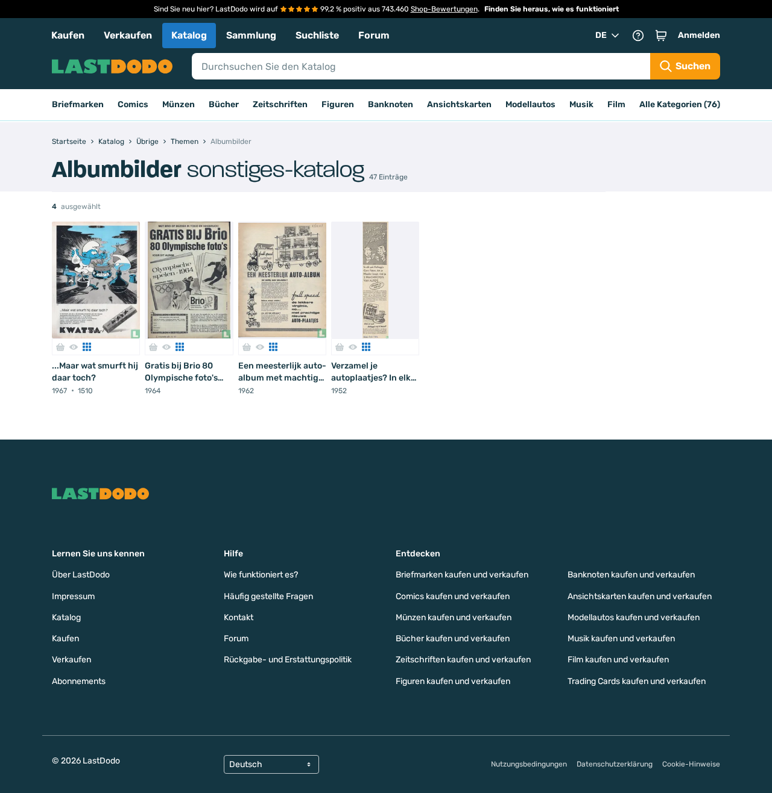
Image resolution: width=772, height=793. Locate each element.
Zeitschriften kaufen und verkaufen (463, 660)
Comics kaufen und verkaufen (453, 596)
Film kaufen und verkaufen (618, 660)
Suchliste (317, 35)
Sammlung (251, 35)
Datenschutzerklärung (615, 764)
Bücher (224, 104)
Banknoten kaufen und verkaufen (631, 575)
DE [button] (601, 35)
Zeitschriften (280, 104)
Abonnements (79, 681)
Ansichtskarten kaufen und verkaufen (640, 596)
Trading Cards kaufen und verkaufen (637, 681)
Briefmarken (78, 104)
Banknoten (390, 104)
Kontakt (238, 617)
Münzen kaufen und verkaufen (453, 617)
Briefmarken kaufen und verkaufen (462, 575)
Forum (374, 35)
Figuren (337, 104)
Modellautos (530, 104)
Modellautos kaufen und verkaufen (634, 617)
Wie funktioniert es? (261, 575)
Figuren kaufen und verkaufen (453, 681)
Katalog (189, 35)
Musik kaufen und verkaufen (621, 638)
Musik (581, 104)
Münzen (178, 104)
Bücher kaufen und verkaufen (453, 638)
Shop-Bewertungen (444, 9)
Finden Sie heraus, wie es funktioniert (551, 9)
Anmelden (699, 35)
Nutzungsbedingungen (529, 764)
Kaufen (67, 35)
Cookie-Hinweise (691, 764)
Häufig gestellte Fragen (268, 596)
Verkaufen (128, 35)
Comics (133, 104)
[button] (661, 35)
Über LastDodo (81, 575)
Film (616, 104)
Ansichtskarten (459, 104)
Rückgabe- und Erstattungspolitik (288, 660)
